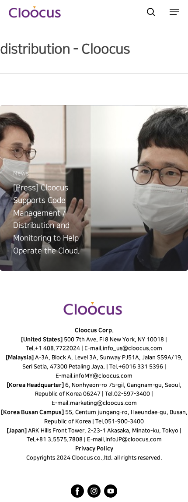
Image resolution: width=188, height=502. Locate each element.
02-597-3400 (132, 394)
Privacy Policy (94, 448)
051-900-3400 (124, 421)
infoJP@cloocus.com (133, 439)
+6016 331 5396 (140, 367)
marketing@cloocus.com (103, 403)
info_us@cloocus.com (132, 348)
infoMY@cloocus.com (103, 376)
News (21, 173)
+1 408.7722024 (57, 348)
